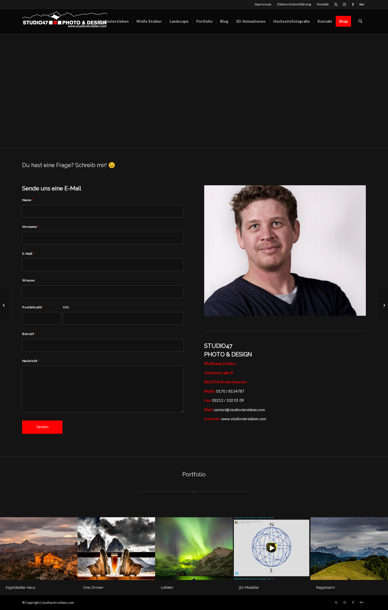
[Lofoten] (194, 548)
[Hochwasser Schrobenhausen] (4, 305)
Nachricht (30, 361)
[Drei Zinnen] (116, 548)
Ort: (66, 307)
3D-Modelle (248, 587)
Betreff (29, 334)
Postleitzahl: (33, 307)
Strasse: (28, 280)
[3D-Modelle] (271, 548)
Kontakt (323, 4)
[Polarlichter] (383, 305)
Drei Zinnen (93, 587)
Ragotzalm (325, 587)
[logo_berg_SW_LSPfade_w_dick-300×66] (64, 21)
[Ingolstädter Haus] (39, 548)
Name (27, 200)
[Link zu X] (336, 4)
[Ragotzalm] (349, 548)
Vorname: (30, 226)
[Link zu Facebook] (353, 4)
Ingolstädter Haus (20, 587)
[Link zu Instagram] (344, 4)
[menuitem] (263, 4)
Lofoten (167, 587)
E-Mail (28, 253)
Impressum (263, 4)
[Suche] (360, 21)
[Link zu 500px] (361, 4)
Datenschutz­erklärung (294, 4)
